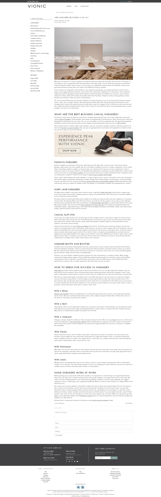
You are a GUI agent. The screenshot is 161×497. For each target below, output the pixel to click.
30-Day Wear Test (32, 1)
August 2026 (34, 78)
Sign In (129, 1)
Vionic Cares (34, 66)
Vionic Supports (35, 68)
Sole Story (34, 56)
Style (32, 58)
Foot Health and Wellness (38, 36)
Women (69, 6)
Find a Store (123, 1)
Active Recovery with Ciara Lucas (40, 28)
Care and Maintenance (38, 31)
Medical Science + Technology (40, 53)
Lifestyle (33, 51)
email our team (88, 491)
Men (76, 6)
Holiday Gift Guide (36, 46)
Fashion (33, 33)
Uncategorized (35, 61)
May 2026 (33, 83)
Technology (85, 6)
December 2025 (35, 91)
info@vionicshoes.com (50, 459)
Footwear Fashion (36, 38)
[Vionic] (37, 6)
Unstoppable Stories (37, 63)
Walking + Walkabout (37, 71)
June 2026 (33, 81)
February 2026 (35, 86)
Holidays (33, 48)
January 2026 (34, 88)
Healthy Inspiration (36, 43)
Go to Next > (129, 403)
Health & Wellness (36, 41)
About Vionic (34, 26)
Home (57, 12)
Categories (35, 23)
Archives (34, 75)
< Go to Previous (59, 403)
